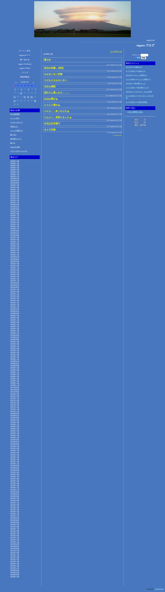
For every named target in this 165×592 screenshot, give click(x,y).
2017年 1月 (14, 411)
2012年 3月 (14, 537)
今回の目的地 (142, 102)
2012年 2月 (14, 539)
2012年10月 (14, 522)
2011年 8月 (14, 552)
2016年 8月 (14, 422)
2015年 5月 (14, 455)
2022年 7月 (14, 267)
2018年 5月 (14, 376)
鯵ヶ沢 (12, 143)
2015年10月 (14, 444)
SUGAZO (129, 67)
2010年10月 (14, 574)
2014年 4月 (14, 483)
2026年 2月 (14, 174)
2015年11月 (14, 441)
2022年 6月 (14, 270)
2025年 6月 (14, 191)
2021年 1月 (14, 307)
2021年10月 (14, 287)
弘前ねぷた (14, 126)
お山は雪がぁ (51, 98)
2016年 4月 (14, 431)
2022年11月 (14, 259)
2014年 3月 (14, 485)
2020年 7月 (14, 320)
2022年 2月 (14, 278)
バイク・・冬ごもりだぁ (56, 111)
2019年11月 (14, 337)
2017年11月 (14, 389)
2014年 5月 (14, 481)
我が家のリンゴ (15, 139)
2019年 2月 (14, 357)
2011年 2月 (14, 565)
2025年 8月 (14, 187)
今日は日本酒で (52, 123)
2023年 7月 (14, 241)
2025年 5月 (14, 193)
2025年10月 (14, 183)
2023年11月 (14, 233)
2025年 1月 (14, 202)
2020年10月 (14, 313)
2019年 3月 (14, 354)
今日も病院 (50, 86)
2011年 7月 (14, 555)
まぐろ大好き (131, 71)
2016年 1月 (14, 437)
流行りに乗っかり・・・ (56, 92)
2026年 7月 (14, 163)
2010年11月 (14, 572)
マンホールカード (16, 122)
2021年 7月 (14, 294)
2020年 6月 (14, 322)
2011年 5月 (14, 559)
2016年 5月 (14, 428)
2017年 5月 (14, 402)
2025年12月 (14, 178)
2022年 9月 (14, 263)
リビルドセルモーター (55, 80)
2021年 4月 (14, 300)
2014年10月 (14, 470)
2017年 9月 (14, 394)
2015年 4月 (14, 457)
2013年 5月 (14, 507)
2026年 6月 (14, 165)
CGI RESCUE (159, 589)
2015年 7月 (14, 450)
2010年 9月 (14, 576)
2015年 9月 (14, 446)
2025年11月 (14, 180)
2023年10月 (14, 235)
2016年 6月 (14, 426)
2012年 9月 (14, 524)
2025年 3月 (14, 198)
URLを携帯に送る (135, 112)
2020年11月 (14, 311)
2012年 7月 (14, 529)
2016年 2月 (14, 435)
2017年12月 (14, 387)
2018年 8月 (14, 370)
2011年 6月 (14, 557)
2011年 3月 (14, 563)
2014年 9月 (14, 472)
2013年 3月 (14, 511)
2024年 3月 (14, 224)
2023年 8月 (14, 239)
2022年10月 (14, 261)
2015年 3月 (14, 459)
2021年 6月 (14, 296)
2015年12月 (14, 439)
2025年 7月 (14, 189)
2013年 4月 (14, 509)
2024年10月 (14, 209)
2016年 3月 (14, 433)
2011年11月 (14, 546)
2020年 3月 (14, 328)
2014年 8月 (14, 474)
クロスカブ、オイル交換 (143, 92)
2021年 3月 (14, 302)
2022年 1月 (14, 280)
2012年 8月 (14, 526)
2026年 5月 (14, 167)
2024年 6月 (14, 217)
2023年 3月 (14, 250)
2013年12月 (14, 492)
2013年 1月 (14, 515)
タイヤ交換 (50, 129)
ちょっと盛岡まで (16, 131)
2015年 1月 (14, 463)
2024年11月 (14, 207)
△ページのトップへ (117, 135)
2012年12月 (14, 518)
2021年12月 (14, 283)
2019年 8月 (14, 344)
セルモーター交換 (53, 74)
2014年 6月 (14, 478)
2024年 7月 (14, 215)
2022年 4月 (14, 274)
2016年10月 (14, 418)
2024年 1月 (14, 228)
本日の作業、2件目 (54, 68)
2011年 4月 (14, 561)
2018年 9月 (14, 368)
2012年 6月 (14, 531)
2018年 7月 (14, 372)
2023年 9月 (14, 237)
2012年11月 (14, 520)
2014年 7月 (14, 476)
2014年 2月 (14, 487)
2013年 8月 (14, 500)
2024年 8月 (14, 213)
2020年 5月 (14, 324)
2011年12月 (14, 544)
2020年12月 (14, 309)
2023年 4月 (14, 248)
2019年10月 (14, 339)
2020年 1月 (14, 333)
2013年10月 (14, 496)
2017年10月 (14, 391)
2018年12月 (14, 361)
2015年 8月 (14, 448)
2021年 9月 (14, 289)
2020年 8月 (14, 317)
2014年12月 (14, 465)
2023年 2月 (14, 252)
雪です (47, 59)
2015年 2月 (14, 461)
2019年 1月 (14, 359)
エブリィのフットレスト (19, 151)
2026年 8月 (14, 161)
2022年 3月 (14, 276)
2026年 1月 (14, 176)
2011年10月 (14, 548)
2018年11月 (14, 363)
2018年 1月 (14, 385)
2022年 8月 (14, 265)
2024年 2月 (14, 226)
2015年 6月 (14, 452)
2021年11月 (14, 285)
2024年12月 (14, 204)
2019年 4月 (14, 352)
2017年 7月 (14, 398)
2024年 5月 (14, 220)
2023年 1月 (14, 254)
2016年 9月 (14, 420)
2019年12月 (14, 335)
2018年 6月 (14, 374)
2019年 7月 (14, 346)
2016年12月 (14, 413)
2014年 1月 (14, 489)
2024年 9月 (14, 211)
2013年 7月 (14, 502)
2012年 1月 (14, 542)
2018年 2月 (14, 383)
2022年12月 (14, 257)
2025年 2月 (14, 200)
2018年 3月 (14, 381)
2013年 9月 (14, 498)
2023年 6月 (14, 244)
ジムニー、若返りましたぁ (58, 117)
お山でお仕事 (15, 147)
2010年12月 (14, 570)
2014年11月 (14, 468)
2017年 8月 (14, 396)
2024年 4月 (14, 222)
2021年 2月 (14, 304)
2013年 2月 (14, 513)
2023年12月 (14, 230)
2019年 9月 (14, 341)
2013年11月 (14, 494)
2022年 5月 (14, 272)
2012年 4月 (14, 535)
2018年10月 (14, 365)
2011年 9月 (14, 550)
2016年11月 (14, 415)
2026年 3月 (14, 172)
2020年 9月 (14, 315)
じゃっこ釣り (15, 118)
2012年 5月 (14, 533)
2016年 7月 (14, 424)
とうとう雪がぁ (52, 105)
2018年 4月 (14, 378)
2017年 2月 (14, 409)
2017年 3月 (14, 407)
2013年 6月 (14, 505)
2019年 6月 (14, 348)
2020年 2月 (14, 331)
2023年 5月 (14, 246)
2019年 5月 (14, 350)
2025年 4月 (14, 196)
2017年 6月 (14, 400)
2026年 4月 (14, 170)
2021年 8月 (14, 291)
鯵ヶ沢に (13, 135)
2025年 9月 (14, 185)
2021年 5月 (14, 298)
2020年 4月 (14, 326)
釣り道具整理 (15, 114)
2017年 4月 (14, 405)
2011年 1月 (14, 568)
